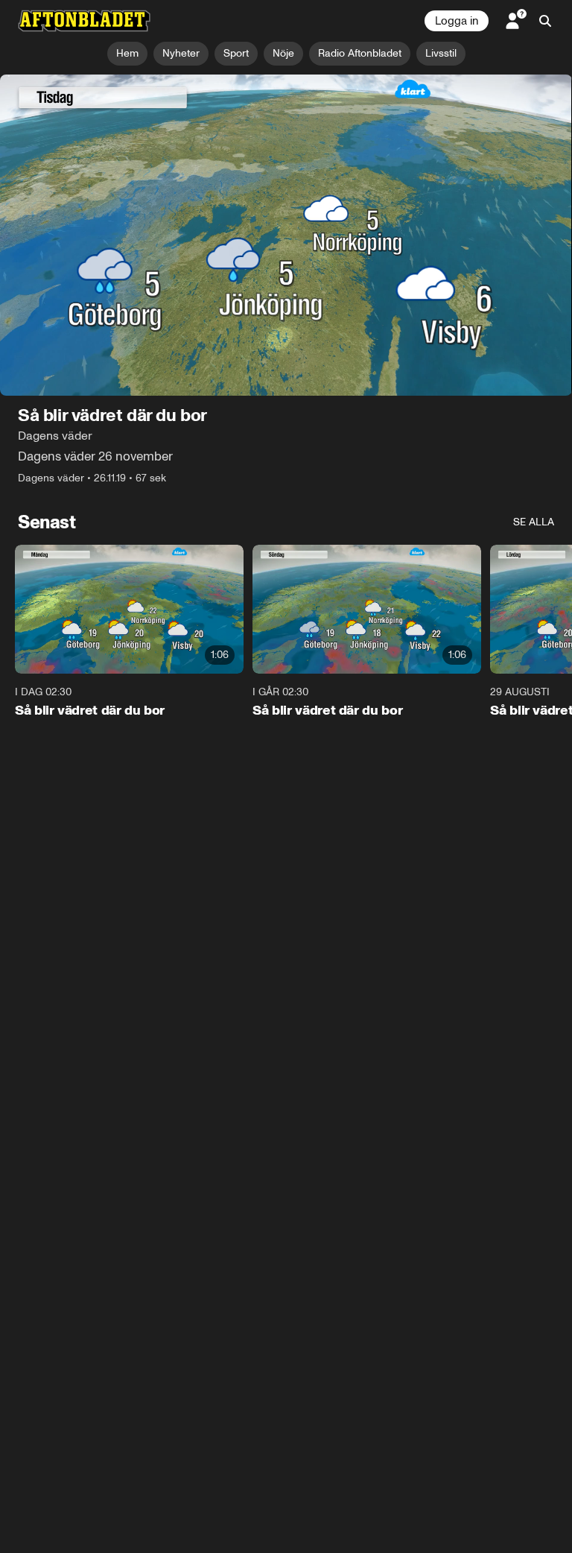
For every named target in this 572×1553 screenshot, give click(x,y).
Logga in (456, 21)
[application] (286, 235)
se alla (533, 522)
